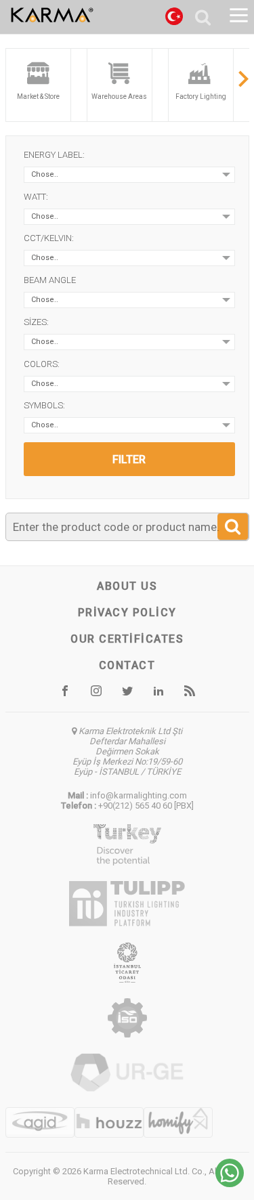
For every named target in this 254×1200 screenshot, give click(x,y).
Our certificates (127, 639)
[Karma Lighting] (86, 14)
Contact (127, 665)
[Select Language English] (174, 18)
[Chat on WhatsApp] (229, 1183)
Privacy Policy (127, 612)
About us (127, 586)
